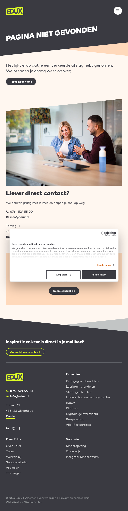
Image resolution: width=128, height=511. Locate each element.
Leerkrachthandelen (80, 386)
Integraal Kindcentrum (82, 457)
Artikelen (12, 468)
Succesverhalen (17, 462)
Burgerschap (75, 419)
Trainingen (13, 473)
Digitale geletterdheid (82, 414)
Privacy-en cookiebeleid (74, 498)
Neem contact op (64, 290)
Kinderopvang (76, 446)
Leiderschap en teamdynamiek (88, 397)
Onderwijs (73, 451)
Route (10, 416)
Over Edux (13, 446)
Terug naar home (21, 81)
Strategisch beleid (79, 392)
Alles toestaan (99, 274)
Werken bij (13, 457)
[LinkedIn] (7, 428)
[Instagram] (13, 428)
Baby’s (70, 403)
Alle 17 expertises (78, 425)
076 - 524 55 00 (21, 212)
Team (10, 451)
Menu (120, 10)
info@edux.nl (19, 217)
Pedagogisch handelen (82, 381)
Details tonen (104, 265)
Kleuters (72, 408)
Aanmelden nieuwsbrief (25, 352)
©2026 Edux (14, 498)
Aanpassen (62, 274)
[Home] (14, 11)
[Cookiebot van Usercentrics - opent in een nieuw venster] (101, 234)
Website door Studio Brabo (24, 502)
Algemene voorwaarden (40, 498)
